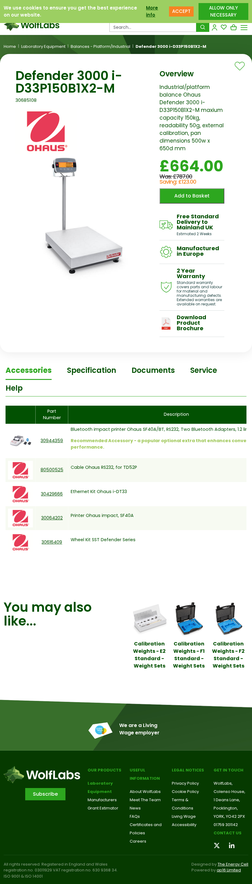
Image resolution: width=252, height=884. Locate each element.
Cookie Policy (185, 791)
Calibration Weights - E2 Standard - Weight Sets (149, 654)
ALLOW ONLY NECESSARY (223, 11)
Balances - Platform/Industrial (100, 46)
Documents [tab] (153, 370)
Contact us (228, 833)
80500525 (52, 470)
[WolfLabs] (31, 24)
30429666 (52, 494)
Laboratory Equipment (43, 46)
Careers (138, 841)
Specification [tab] (91, 370)
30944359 (52, 441)
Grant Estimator (103, 808)
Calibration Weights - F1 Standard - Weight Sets (189, 654)
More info (152, 11)
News (135, 808)
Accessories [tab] (29, 370)
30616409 (51, 542)
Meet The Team (145, 800)
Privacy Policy (185, 783)
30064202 (52, 518)
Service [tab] (203, 370)
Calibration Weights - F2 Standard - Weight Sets (228, 654)
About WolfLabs (145, 791)
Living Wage (184, 816)
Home (10, 46)
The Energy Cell (233, 864)
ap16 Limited (229, 870)
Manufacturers (102, 800)
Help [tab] (14, 388)
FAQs (135, 816)
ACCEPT (181, 11)
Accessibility (184, 825)
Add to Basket (192, 195)
